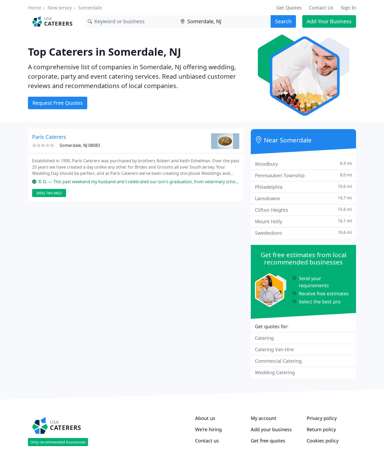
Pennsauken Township (303, 175)
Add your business (271, 429)
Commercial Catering (278, 361)
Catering (264, 338)
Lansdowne (303, 198)
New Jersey (60, 7)
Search (283, 21)
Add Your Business (329, 21)
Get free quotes (268, 440)
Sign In (348, 7)
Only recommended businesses (58, 442)
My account (263, 418)
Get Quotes (289, 7)
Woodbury (303, 163)
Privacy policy (322, 418)
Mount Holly (303, 221)
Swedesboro (303, 232)
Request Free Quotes (57, 102)
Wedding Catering (275, 372)
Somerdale (90, 7)
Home (34, 7)
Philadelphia (303, 186)
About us (205, 418)
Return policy (321, 429)
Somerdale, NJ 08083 (80, 145)
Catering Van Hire (274, 349)
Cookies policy (323, 440)
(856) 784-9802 (49, 193)
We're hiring (208, 429)
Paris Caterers (49, 136)
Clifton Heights (303, 209)
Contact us (207, 440)
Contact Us (321, 7)
